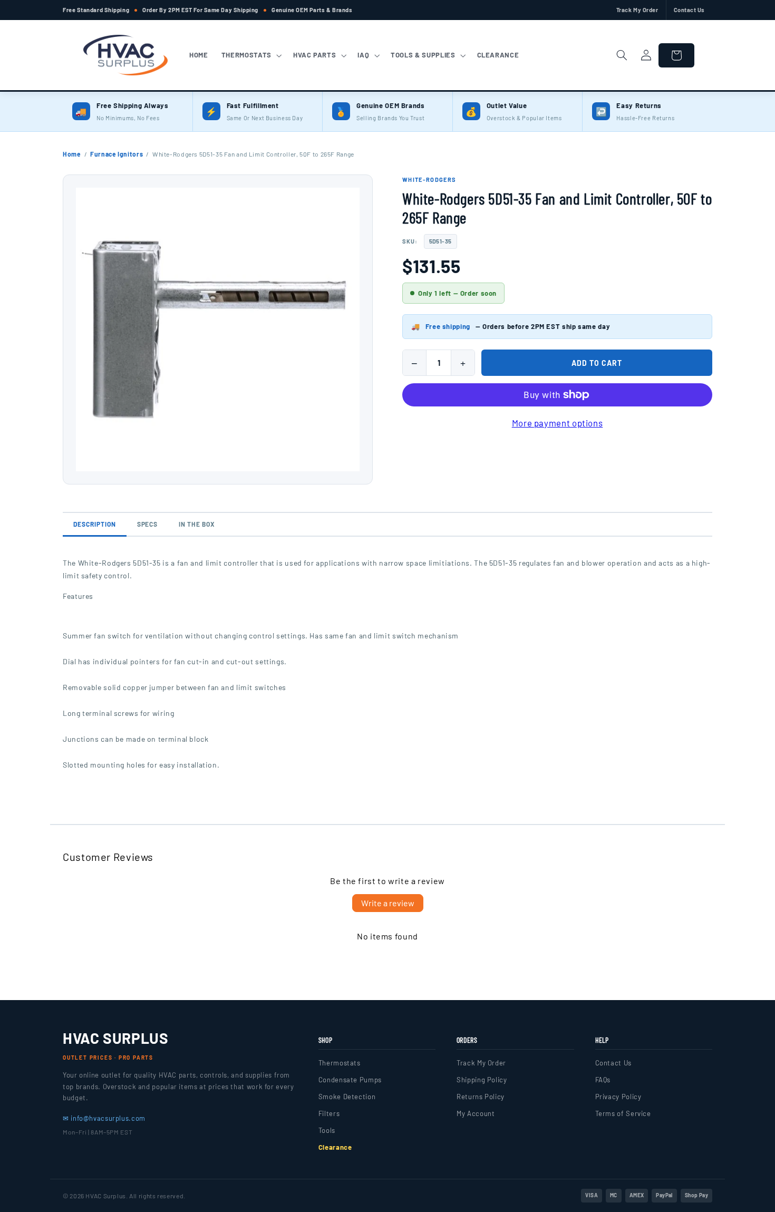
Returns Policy (481, 1096)
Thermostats (339, 1063)
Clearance (335, 1147)
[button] (250, 55)
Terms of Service (623, 1113)
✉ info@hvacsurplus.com (104, 1118)
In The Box (197, 524)
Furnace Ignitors (116, 154)
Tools (326, 1130)
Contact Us (689, 9)
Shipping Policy (482, 1079)
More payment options (557, 423)
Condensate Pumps (350, 1079)
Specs (147, 524)
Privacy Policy (618, 1096)
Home (72, 154)
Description (94, 524)
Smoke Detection (346, 1096)
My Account (476, 1113)
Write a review (387, 903)
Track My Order (637, 9)
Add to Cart (596, 362)
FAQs (603, 1079)
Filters (329, 1113)
